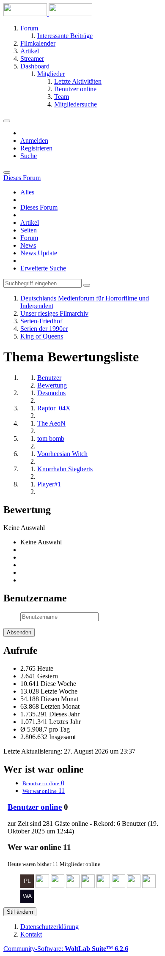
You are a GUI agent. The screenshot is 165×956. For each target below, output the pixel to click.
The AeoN (51, 423)
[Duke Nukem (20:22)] (103, 885)
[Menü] (6, 121)
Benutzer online (35, 807)
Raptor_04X (54, 408)
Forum (29, 237)
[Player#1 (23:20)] (27, 885)
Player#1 (49, 484)
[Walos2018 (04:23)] (27, 900)
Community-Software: (65, 948)
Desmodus (51, 392)
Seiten (28, 230)
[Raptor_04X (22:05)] (57, 885)
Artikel (29, 222)
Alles (27, 192)
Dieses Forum (39, 207)
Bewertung (52, 385)
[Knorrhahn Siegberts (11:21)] (149, 885)
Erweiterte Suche (43, 268)
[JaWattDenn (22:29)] (42, 885)
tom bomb (50, 438)
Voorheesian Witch (62, 453)
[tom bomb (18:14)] (118, 885)
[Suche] (6, 172)
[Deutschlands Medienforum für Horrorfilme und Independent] (47, 13)
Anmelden (34, 140)
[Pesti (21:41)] (73, 885)
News (28, 245)
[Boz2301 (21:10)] (88, 885)
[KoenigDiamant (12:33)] (133, 885)
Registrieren (36, 148)
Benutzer (49, 377)
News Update (38, 253)
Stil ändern (20, 912)
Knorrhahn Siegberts (65, 469)
